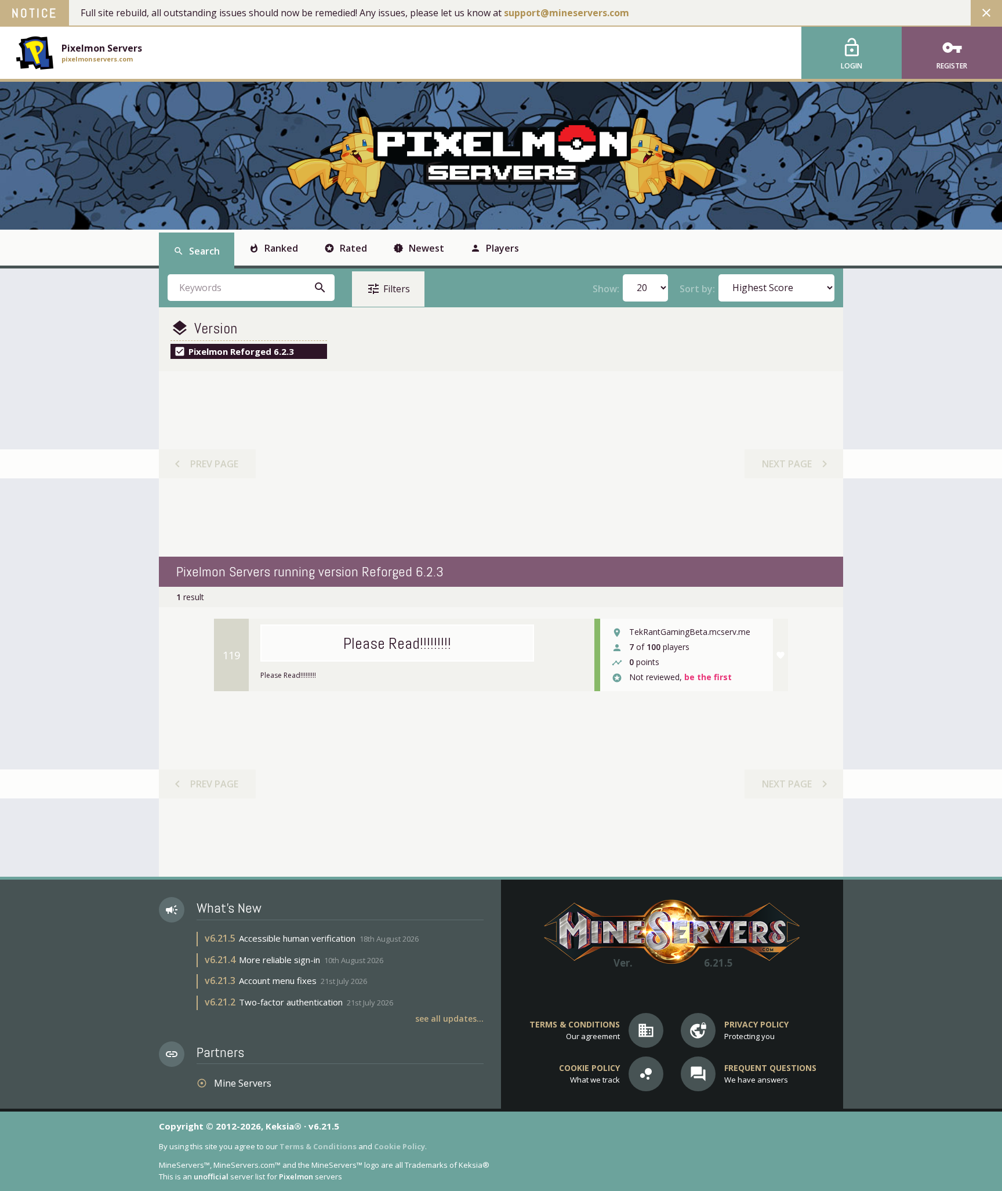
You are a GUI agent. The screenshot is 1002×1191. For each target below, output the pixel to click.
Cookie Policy (399, 1146)
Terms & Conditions (318, 1146)
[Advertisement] (500, 464)
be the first (708, 677)
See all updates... (449, 1018)
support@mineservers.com (566, 12)
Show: (606, 288)
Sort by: (697, 288)
